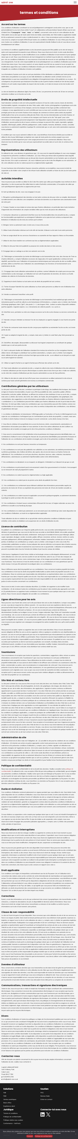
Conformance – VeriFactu (11, 1123)
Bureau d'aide (45, 1096)
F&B (4, 1096)
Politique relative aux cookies (13, 1120)
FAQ (41, 1093)
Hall (4, 1093)
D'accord (29, 1136)
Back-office (7, 1103)
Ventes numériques (9, 1099)
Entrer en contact (46, 1099)
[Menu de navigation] (74, 2)
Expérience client (9, 1106)
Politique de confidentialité (12, 1117)
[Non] (76, 1134)
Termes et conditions (10, 1113)
